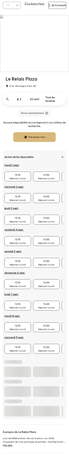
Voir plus (7, 445)
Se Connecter (58, 5)
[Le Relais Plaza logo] (34, 5)
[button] (34, 99)
